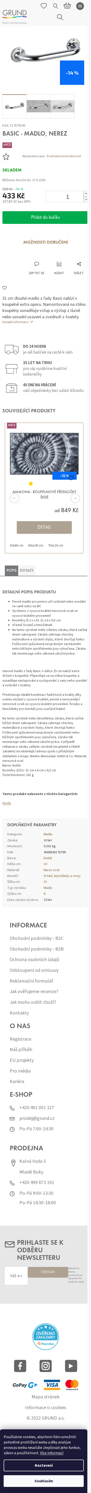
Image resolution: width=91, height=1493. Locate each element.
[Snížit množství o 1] (85, 199)
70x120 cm (55, 545)
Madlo (48, 888)
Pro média (20, 1071)
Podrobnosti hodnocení (64, 156)
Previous (22, 498)
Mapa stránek (45, 1397)
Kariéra (17, 1081)
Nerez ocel (51, 870)
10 (45, 864)
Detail (44, 527)
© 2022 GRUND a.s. (45, 1418)
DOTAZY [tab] (27, 571)
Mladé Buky (31, 1172)
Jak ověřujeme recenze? (34, 991)
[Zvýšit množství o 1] (85, 194)
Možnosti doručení (45, 242)
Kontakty (19, 1013)
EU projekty (22, 1060)
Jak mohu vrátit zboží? (33, 1002)
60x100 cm (35, 545)
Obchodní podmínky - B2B (37, 949)
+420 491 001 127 (36, 1108)
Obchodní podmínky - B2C (36, 938)
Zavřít (28, 256)
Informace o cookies (45, 1407)
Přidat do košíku (45, 217)
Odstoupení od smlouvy (34, 970)
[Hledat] (56, 6)
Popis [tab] (12, 571)
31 (45, 881)
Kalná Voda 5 (32, 1161)
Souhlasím (43, 1481)
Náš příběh (21, 1049)
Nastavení (44, 1465)
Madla (6, 803)
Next (69, 498)
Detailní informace (15, 322)
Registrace (20, 1039)
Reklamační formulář (31, 981)
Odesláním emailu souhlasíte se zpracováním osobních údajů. (76, 1275)
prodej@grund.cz (37, 1118)
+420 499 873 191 (36, 1182)
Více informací (51, 1453)
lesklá (48, 858)
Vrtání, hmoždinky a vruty (62, 876)
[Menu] (80, 6)
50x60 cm (16, 545)
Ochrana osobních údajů (34, 959)
